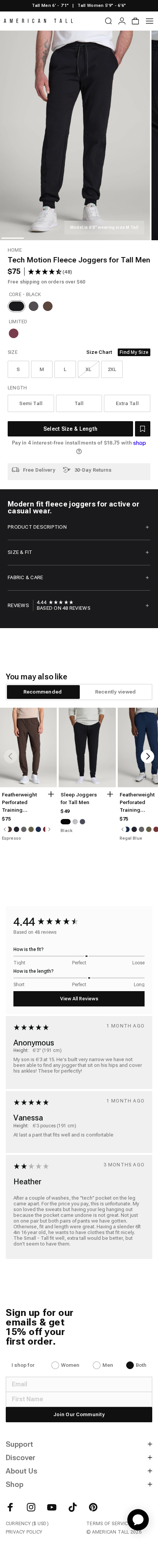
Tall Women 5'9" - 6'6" (101, 5)
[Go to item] (13, 238)
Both (141, 1365)
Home (15, 250)
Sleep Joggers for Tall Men (79, 798)
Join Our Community (79, 1414)
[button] (142, 428)
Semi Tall (31, 403)
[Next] (147, 756)
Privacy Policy (24, 1532)
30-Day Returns (93, 469)
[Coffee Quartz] (48, 306)
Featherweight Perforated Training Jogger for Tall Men (20, 803)
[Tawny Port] (13, 333)
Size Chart (99, 352)
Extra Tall (127, 403)
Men (107, 1365)
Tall (79, 403)
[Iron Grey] (33, 306)
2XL (112, 369)
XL (88, 369)
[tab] (42, 692)
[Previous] (10, 756)
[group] (55, 603)
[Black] (16, 306)
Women (70, 1365)
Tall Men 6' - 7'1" (50, 5)
